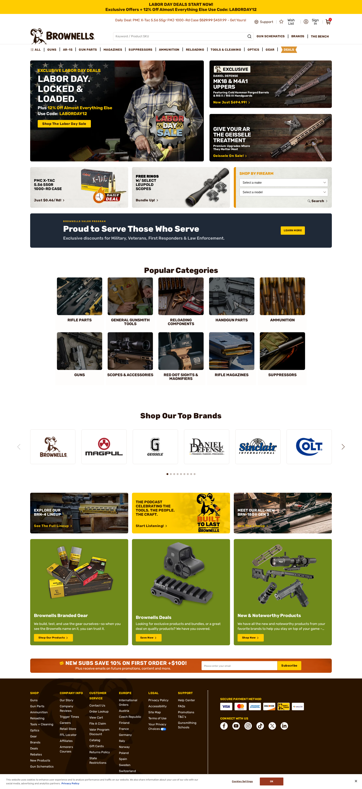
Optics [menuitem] (253, 49)
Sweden (125, 765)
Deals (34, 748)
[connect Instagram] (248, 726)
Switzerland (127, 771)
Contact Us (97, 705)
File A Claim (97, 723)
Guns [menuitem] (52, 49)
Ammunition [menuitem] (169, 49)
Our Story (66, 700)
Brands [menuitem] (297, 36)
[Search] (249, 36)
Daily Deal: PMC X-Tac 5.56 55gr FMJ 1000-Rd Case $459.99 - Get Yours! (181, 20)
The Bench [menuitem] (320, 36)
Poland (124, 753)
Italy (122, 741)
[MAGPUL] (104, 447)
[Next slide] (343, 446)
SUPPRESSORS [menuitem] (141, 49)
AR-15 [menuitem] (68, 49)
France (124, 729)
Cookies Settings (242, 781)
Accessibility (157, 706)
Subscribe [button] (289, 665)
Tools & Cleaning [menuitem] (226, 49)
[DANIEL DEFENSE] (206, 447)
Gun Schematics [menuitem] (271, 36)
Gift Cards (96, 746)
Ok (271, 781)
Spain (123, 759)
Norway (124, 747)
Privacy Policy (158, 700)
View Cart (96, 717)
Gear (33, 736)
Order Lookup (99, 711)
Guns (34, 700)
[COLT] (309, 447)
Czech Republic (130, 717)
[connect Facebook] (224, 726)
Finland (124, 723)
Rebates (36, 754)
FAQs (181, 706)
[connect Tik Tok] (260, 726)
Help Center (186, 700)
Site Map (154, 712)
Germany (125, 735)
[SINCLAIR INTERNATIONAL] (257, 447)
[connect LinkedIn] (284, 726)
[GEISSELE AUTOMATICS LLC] (155, 447)
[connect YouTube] (236, 726)
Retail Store (68, 729)
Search (317, 201)
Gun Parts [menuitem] (88, 49)
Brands (35, 742)
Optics (34, 730)
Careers (65, 723)
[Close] (356, 781)
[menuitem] (37, 49)
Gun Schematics (42, 766)
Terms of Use (157, 718)
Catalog (94, 740)
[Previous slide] (19, 446)
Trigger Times (69, 717)
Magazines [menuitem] (113, 49)
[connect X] (272, 726)
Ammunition (39, 712)
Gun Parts (37, 706)
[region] (181, 443)
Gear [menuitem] (270, 49)
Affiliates (66, 741)
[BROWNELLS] (52, 447)
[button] (312, 21)
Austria (124, 711)
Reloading (37, 718)
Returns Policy (99, 752)
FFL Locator (68, 735)
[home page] (62, 36)
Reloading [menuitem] (195, 49)
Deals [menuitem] (289, 49)
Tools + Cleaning (42, 724)
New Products (40, 760)
